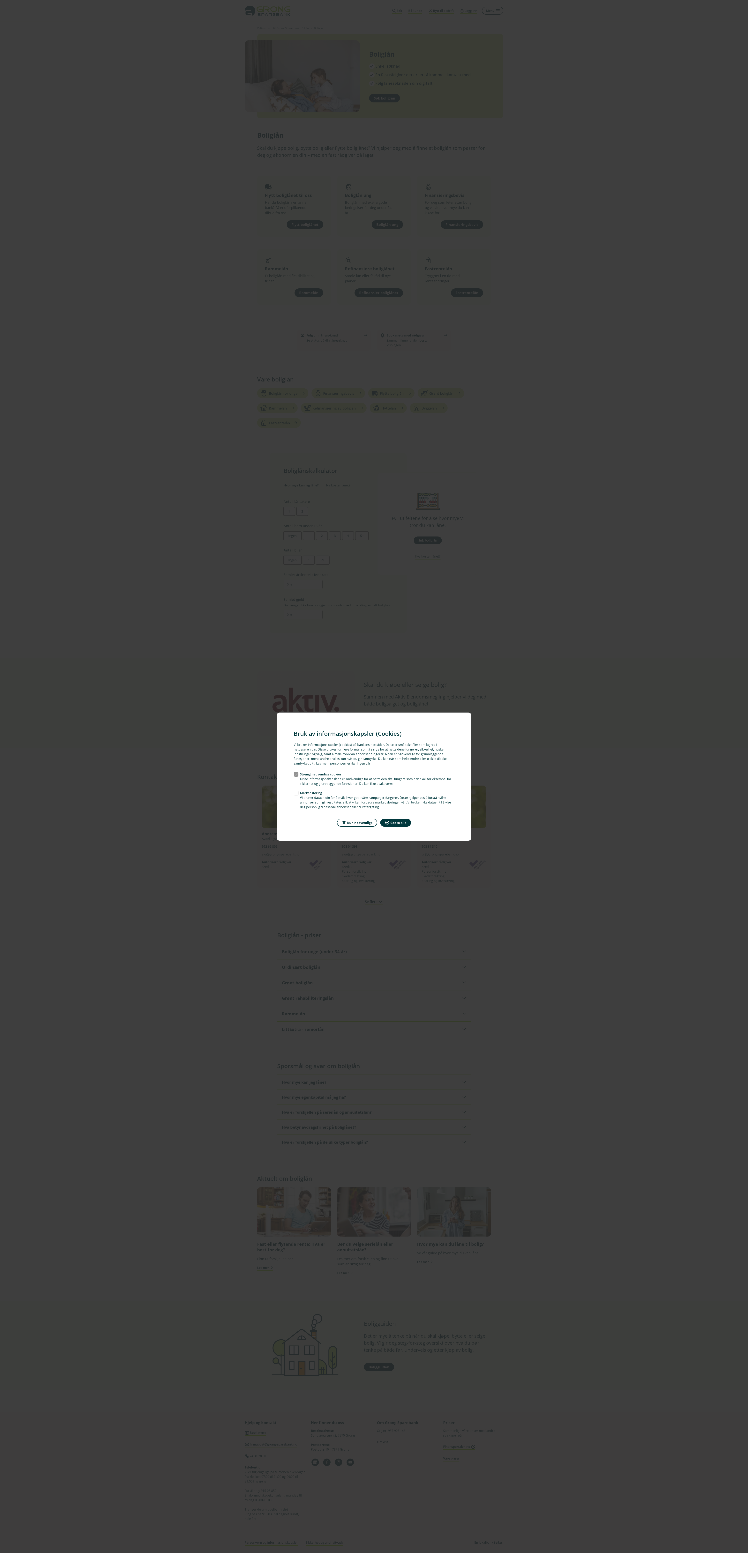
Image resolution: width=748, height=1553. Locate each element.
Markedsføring (311, 793)
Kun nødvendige (359, 822)
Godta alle (398, 822)
